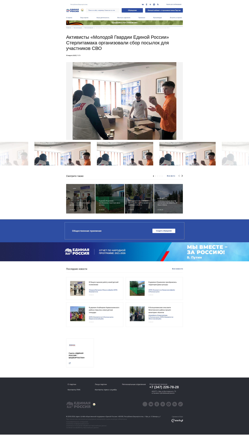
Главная (68, 27)
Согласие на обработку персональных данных (82, 427)
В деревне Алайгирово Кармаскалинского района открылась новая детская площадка (104, 310)
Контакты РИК (74, 390)
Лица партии (84, 17)
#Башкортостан (93, 291)
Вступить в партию (176, 17)
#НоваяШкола (153, 315)
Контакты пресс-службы (106, 390)
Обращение (132, 10)
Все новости (177, 269)
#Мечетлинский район (155, 319)
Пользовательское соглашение (77, 422)
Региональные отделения (134, 384)
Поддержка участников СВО (124, 22)
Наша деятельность (102, 17)
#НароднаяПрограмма (95, 290)
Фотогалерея (88, 27)
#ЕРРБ (115, 290)
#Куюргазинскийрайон (168, 290)
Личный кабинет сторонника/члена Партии (164, 10)
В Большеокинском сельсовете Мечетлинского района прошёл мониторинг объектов (160, 310)
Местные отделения (123, 17)
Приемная (141, 17)
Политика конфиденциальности (77, 424)
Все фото (171, 176)
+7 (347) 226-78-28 (164, 387)
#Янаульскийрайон (107, 290)
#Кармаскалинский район (96, 319)
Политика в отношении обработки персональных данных (86, 426)
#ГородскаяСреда (162, 315)
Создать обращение (164, 231)
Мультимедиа (157, 17)
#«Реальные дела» (154, 291)
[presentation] (179, 176)
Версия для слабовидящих (173, 4)
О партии (69, 17)
